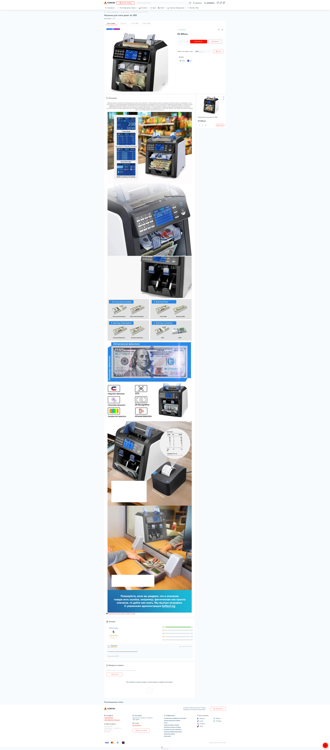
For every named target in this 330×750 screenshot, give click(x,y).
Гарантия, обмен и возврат (171, 725)
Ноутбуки (144, 8)
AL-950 (132, 614)
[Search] (190, 3)
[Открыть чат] (325, 745)
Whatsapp (218, 721)
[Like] (117, 656)
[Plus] (187, 41)
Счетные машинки (125, 12)
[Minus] (181, 41)
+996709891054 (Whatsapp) (112, 720)
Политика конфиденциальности (173, 731)
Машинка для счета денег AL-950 (119, 614)
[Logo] (109, 3)
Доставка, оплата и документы (172, 729)
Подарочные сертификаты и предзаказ (175, 718)
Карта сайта (167, 736)
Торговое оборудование (177, 8)
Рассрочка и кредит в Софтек (172, 727)
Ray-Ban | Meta (194, 8)
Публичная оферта (169, 734)
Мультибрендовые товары (128, 8)
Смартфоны (110, 8)
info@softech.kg (137, 725)
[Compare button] (222, 29)
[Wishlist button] (219, 29)
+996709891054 (108, 718)
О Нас (165, 722)
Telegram (218, 718)
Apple (154, 8)
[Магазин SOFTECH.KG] (134, 709)
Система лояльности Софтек (172, 720)
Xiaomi (162, 8)
